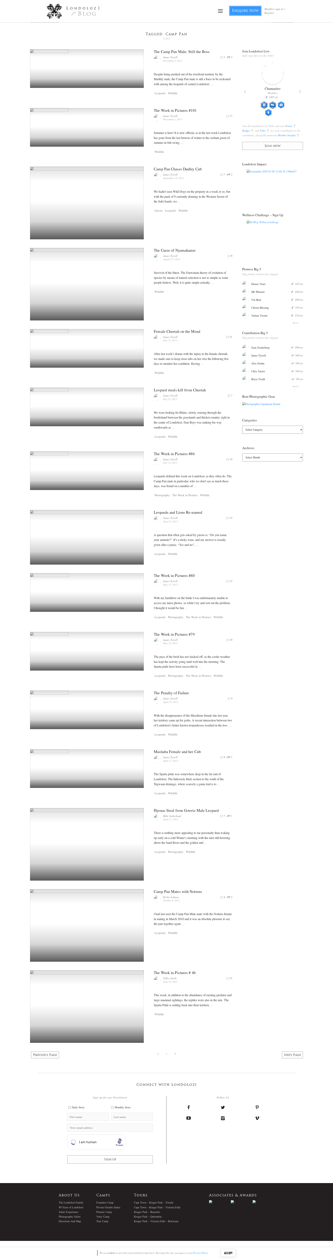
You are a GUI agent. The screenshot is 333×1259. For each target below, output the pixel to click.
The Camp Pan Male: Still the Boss (181, 51)
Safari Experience (68, 1212)
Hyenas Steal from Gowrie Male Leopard (186, 810)
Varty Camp (102, 1216)
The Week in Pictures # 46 (175, 972)
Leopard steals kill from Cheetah (180, 389)
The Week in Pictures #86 (174, 453)
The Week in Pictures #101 (175, 110)
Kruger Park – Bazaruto (147, 1212)
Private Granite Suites (108, 1207)
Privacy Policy (200, 1253)
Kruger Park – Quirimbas (148, 1216)
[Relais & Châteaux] (263, 1201)
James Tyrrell (170, 57)
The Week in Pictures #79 (174, 634)
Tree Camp (102, 1221)
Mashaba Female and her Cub (177, 751)
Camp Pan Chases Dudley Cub (178, 168)
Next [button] (300, 92)
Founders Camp (105, 1202)
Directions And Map (70, 1221)
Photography (162, 495)
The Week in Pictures (185, 495)
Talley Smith (170, 978)
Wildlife (172, 93)
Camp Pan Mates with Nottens (178, 891)
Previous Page (45, 1055)
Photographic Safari (70, 1216)
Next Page (292, 1055)
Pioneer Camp (104, 1212)
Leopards (160, 93)
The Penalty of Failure (171, 692)
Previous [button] (245, 92)
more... (296, 322)
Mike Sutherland (172, 816)
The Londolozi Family (71, 1202)
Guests (159, 210)
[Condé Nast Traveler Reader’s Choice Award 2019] (220, 1201)
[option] (272, 91)
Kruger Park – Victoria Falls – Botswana (156, 1221)
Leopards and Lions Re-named (178, 512)
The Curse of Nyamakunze (175, 250)
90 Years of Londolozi (71, 1207)
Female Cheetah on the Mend (177, 331)
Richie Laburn (171, 897)
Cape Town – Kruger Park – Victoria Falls (157, 1207)
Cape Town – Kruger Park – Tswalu (153, 1202)
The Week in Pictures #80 (174, 575)
